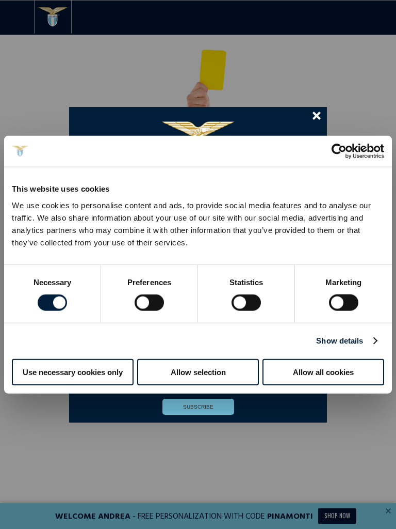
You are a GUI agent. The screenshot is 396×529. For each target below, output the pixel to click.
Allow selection (198, 371)
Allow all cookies (323, 371)
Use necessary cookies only (73, 371)
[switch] (149, 313)
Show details (339, 340)
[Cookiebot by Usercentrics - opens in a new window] (339, 151)
